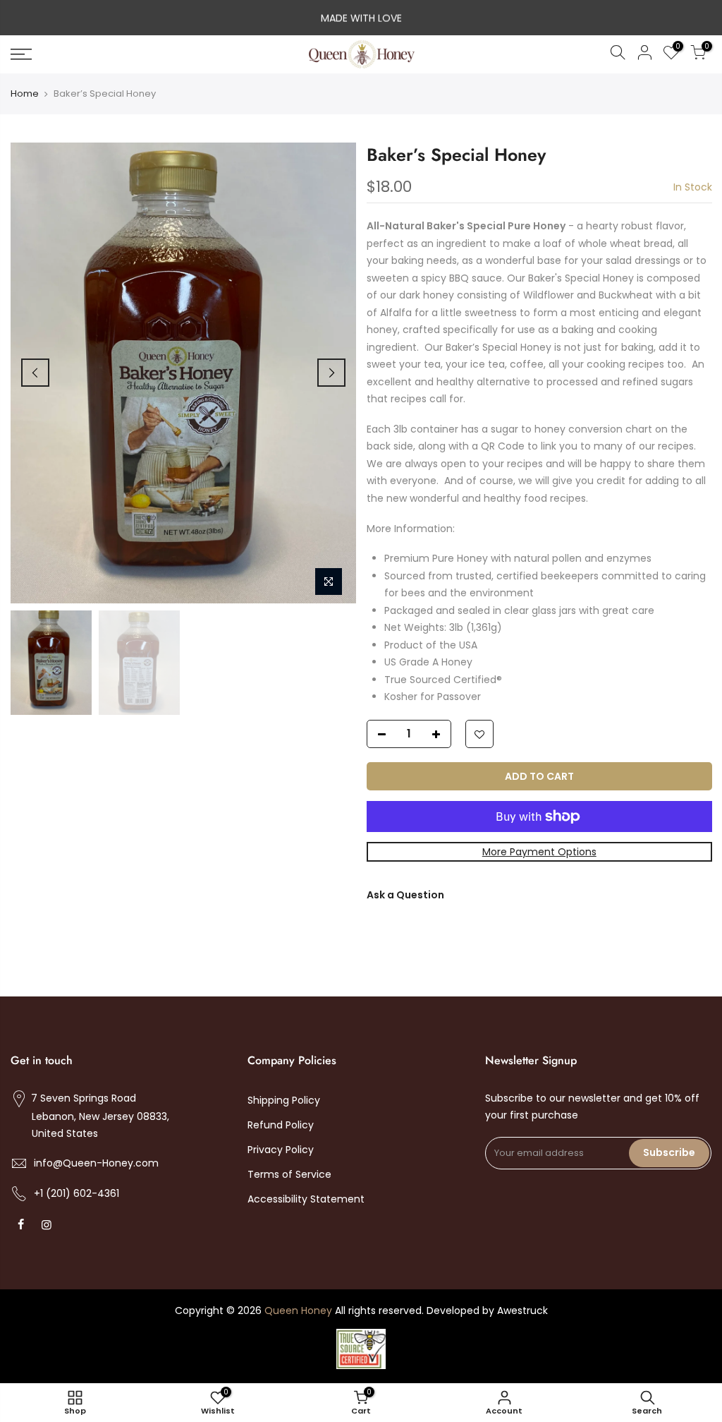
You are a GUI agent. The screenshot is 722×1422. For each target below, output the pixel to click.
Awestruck (522, 1310)
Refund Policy (280, 1125)
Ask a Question (405, 895)
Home (25, 94)
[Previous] (35, 372)
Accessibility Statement (306, 1199)
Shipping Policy (283, 1100)
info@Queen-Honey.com (96, 1163)
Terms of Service (289, 1174)
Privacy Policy (280, 1150)
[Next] (331, 372)
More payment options (539, 852)
